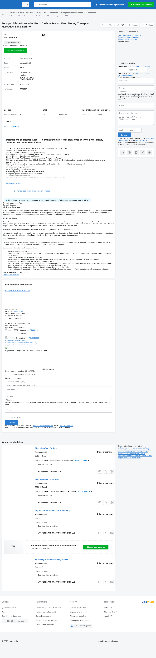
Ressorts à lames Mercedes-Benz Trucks (134, 451)
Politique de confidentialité (46, 612)
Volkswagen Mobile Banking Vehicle (51, 560)
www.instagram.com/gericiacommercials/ (21, 344)
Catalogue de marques (45, 624)
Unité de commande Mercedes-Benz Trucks (133, 453)
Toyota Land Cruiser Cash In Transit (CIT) (54, 511)
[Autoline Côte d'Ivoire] (10, 5)
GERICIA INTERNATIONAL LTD (17, 291)
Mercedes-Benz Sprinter (46, 448)
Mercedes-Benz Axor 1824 (47, 479)
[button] (103, 25)
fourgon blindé (25, 63)
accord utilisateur (66, 426)
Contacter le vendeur (15, 51)
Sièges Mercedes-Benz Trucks (129, 458)
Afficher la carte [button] (48, 369)
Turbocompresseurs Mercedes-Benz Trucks (135, 456)
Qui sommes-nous (9, 608)
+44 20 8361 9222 (33, 330)
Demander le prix (14, 42)
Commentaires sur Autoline (46, 620)
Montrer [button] (23, 330)
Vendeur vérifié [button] (11, 309)
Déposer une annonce (96, 547)
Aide (3, 612)
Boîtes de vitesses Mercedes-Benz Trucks (134, 449)
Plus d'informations (125, 75)
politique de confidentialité (43, 426)
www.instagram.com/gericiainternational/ (20, 342)
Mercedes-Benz (26, 58)
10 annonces (18, 311)
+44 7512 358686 (32, 338)
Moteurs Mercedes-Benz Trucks (130, 448)
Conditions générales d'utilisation (48, 608)
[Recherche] (36, 4)
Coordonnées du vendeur (12, 616)
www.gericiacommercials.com (16, 340)
